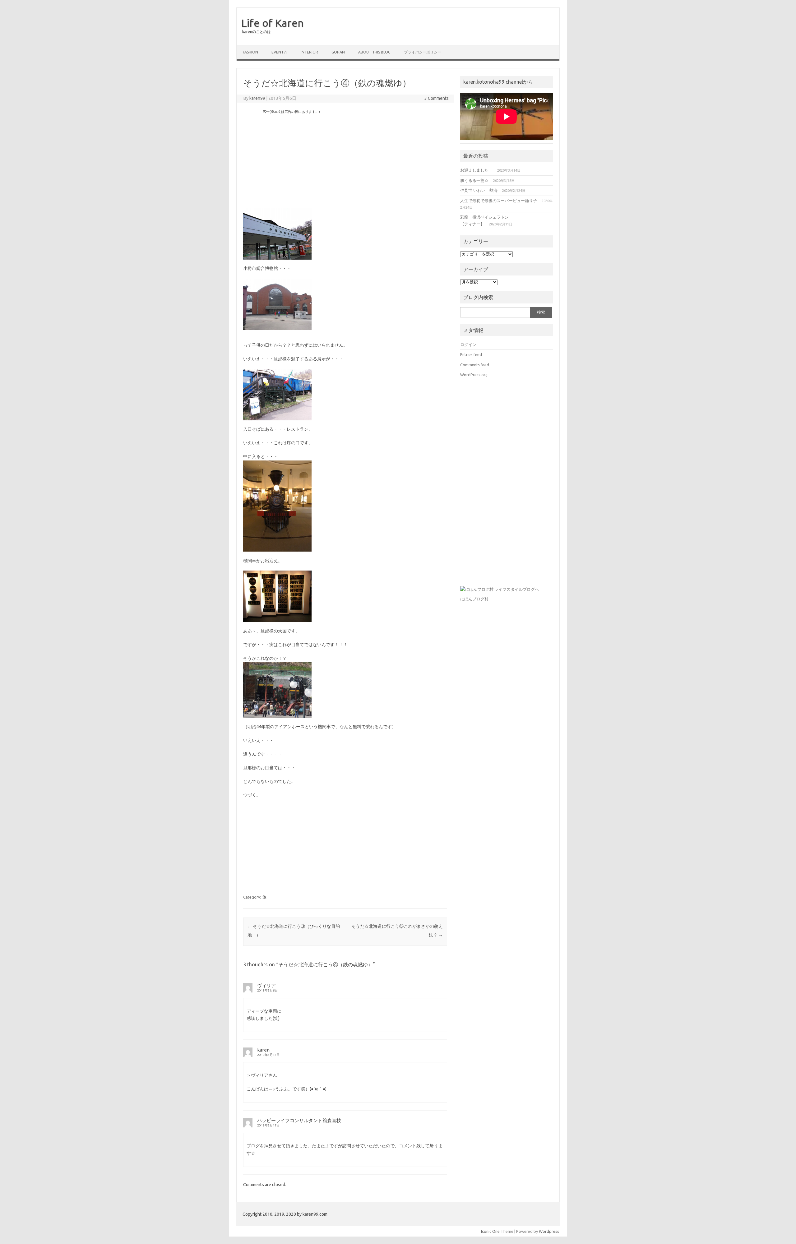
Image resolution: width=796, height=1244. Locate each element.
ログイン (468, 344)
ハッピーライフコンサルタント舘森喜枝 (299, 1120)
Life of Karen (272, 23)
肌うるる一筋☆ (474, 180)
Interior (309, 52)
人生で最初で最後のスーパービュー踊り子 (498, 200)
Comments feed (474, 365)
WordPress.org (474, 374)
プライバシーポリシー (422, 52)
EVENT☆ (279, 52)
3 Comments (436, 98)
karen (263, 1049)
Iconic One (490, 1231)
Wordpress (549, 1231)
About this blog (374, 52)
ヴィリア (266, 985)
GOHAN (338, 52)
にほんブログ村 (474, 599)
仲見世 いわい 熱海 (478, 190)
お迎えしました (476, 170)
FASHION (250, 52)
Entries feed (471, 354)
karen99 (257, 98)
